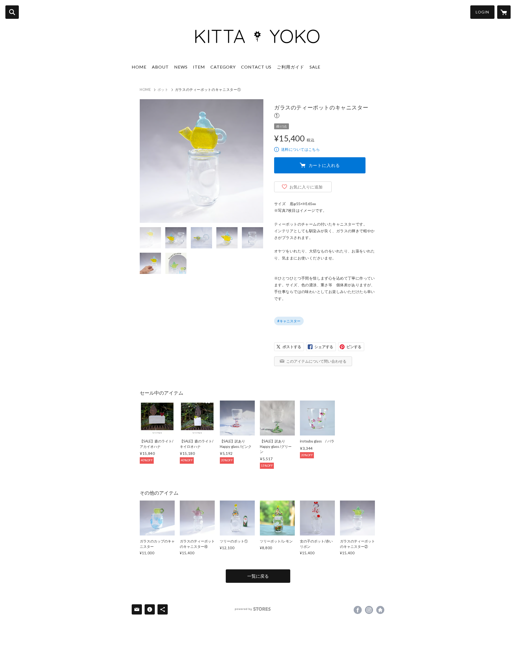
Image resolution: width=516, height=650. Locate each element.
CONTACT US (256, 66)
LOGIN (482, 12)
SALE (315, 66)
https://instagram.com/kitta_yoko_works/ (369, 610)
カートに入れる (324, 165)
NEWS (181, 66)
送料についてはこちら (300, 149)
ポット (163, 89)
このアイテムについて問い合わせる (316, 361)
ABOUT (160, 66)
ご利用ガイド (290, 66)
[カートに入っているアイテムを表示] (504, 12)
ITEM (199, 66)
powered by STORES (252, 609)
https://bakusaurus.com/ (380, 610)
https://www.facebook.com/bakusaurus (358, 610)
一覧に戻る (258, 575)
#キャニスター (288, 321)
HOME (139, 66)
